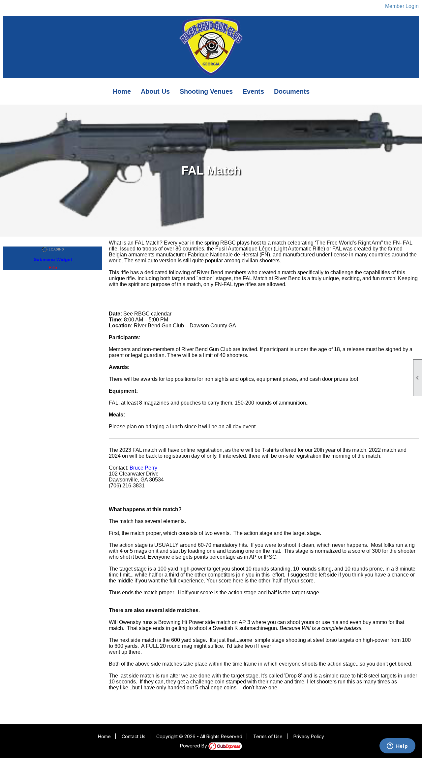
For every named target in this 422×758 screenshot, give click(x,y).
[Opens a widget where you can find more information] (397, 746)
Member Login (402, 6)
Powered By (194, 745)
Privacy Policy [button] (308, 736)
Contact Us (133, 736)
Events (253, 91)
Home (122, 91)
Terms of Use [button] (268, 736)
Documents (292, 91)
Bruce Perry (143, 468)
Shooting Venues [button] (206, 91)
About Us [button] (155, 91)
